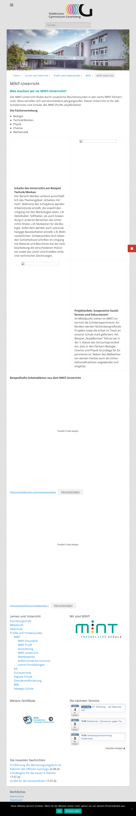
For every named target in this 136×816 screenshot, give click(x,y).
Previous (25, 719)
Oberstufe (16, 629)
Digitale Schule (23, 676)
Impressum (16, 799)
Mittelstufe (16, 625)
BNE (16, 684)
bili (16, 669)
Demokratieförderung (27, 680)
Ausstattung (25, 649)
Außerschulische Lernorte (34, 661)
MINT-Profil (25, 645)
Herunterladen (70, 492)
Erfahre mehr (73, 811)
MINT (89, 75)
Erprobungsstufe (20, 621)
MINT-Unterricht (28, 653)
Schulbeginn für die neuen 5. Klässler (33, 773)
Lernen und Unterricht (37, 75)
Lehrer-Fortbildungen (31, 665)
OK (59, 811)
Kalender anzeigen (114, 748)
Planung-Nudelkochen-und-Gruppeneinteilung (33, 492)
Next (50, 719)
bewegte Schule (24, 688)
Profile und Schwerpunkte (68, 75)
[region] (38, 720)
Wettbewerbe (26, 657)
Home (17, 75)
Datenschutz (17, 796)
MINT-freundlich (28, 641)
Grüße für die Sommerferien (27, 781)
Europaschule (22, 673)
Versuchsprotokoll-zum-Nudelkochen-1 (29, 605)
